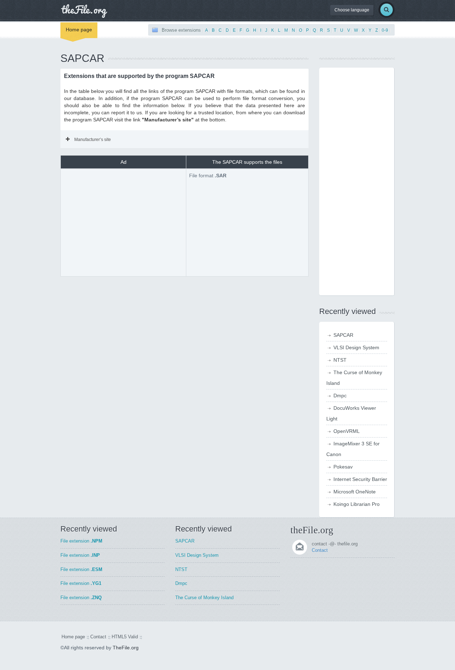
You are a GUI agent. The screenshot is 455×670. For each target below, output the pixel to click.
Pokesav (343, 467)
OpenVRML (346, 431)
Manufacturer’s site (92, 139)
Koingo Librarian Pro (356, 504)
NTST (340, 360)
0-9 (385, 30)
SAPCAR (343, 335)
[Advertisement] (123, 222)
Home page (79, 29)
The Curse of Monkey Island (204, 597)
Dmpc (340, 395)
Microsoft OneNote (354, 491)
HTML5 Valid (125, 636)
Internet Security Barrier (360, 479)
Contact (320, 550)
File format (207, 175)
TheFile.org (126, 647)
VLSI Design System (356, 347)
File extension (81, 541)
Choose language (351, 9)
